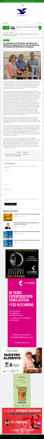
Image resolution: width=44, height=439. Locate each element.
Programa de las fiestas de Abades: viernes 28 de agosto (26, 240)
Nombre (6, 184)
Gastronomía (6, 40)
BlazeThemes (35, 436)
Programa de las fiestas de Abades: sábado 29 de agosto (26, 231)
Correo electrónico (8, 189)
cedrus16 (6, 49)
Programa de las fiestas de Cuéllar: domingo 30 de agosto (26, 214)
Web (5, 194)
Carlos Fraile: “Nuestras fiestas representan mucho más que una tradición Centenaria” (21, 1)
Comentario (7, 170)
